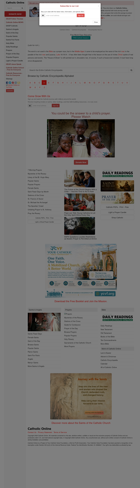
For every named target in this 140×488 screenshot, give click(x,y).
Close (96, 22)
